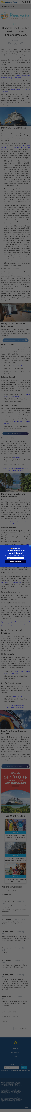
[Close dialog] (30, 546)
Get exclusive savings (15, 561)
